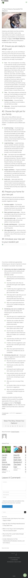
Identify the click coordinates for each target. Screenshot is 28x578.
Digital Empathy (6, 413)
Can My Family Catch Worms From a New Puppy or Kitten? (6, 462)
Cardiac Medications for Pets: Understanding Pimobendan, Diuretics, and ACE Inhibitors (13, 540)
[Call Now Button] (25, 575)
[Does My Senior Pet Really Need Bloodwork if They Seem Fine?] (18, 446)
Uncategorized (18, 413)
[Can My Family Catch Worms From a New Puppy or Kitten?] (6, 446)
